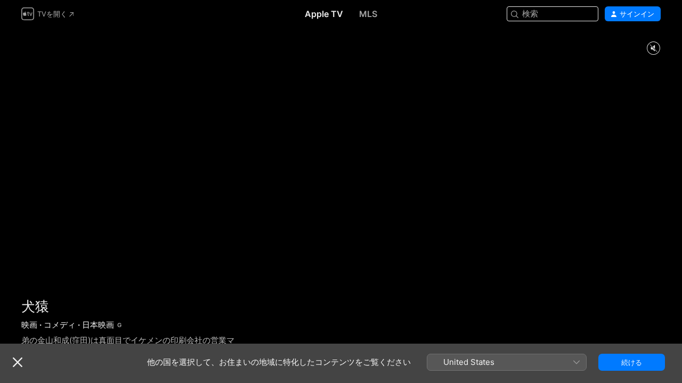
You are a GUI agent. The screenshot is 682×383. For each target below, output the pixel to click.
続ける (631, 362)
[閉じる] (17, 362)
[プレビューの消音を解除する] (653, 48)
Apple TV (324, 14)
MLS (368, 14)
